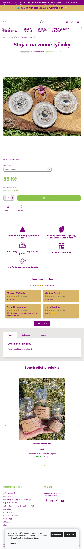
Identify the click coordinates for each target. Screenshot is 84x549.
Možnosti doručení (10, 190)
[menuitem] (11, 30)
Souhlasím (70, 534)
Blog (5, 525)
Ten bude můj (50, 198)
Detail (40, 465)
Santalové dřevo (34, 453)
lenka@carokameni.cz (53, 493)
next (79, 425)
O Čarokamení (9, 493)
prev (5, 425)
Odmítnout (56, 534)
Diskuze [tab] (42, 335)
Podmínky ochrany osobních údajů (17, 499)
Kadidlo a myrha (49, 453)
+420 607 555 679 (50, 496)
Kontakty (7, 509)
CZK (4, 22)
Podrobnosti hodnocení (54, 51)
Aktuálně (7, 522)
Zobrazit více (42, 323)
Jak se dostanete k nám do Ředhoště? (18, 506)
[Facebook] (46, 500)
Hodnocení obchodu (41, 279)
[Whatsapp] (57, 500)
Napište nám (8, 512)
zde (36, 538)
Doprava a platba (7, 3)
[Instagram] (51, 500)
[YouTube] (62, 500)
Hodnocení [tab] (26, 335)
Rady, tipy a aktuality (20, 3)
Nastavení (14, 544)
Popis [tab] (10, 335)
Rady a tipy (7, 519)
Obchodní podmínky (11, 496)
